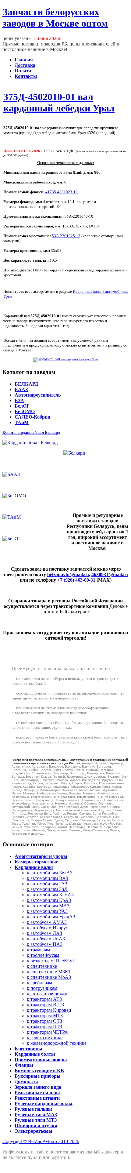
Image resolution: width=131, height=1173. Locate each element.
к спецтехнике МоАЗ (49, 977)
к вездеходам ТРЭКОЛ (50, 960)
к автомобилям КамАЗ (50, 894)
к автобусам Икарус (47, 927)
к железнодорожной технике (57, 1043)
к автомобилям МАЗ (48, 905)
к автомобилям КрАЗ (49, 900)
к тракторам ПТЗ (44, 1026)
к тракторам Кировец (49, 1010)
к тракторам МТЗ (45, 1015)
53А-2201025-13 (66, 236)
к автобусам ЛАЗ (44, 933)
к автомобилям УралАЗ (51, 916)
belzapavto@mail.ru (68, 574)
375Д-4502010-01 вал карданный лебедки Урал (59, 102)
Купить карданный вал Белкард (31, 432)
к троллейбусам (43, 955)
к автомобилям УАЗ (47, 911)
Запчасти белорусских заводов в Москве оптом (55, 17)
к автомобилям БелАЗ (50, 872)
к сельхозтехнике (44, 1037)
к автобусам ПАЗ (44, 944)
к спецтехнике (42, 966)
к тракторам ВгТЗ (45, 1004)
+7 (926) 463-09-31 (76, 580)
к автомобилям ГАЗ (47, 883)
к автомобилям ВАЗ (47, 878)
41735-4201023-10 (61, 192)
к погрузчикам (42, 988)
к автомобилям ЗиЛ (47, 889)
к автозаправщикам (47, 993)
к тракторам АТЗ (44, 999)
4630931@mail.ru (109, 574)
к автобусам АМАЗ (47, 922)
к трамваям (38, 949)
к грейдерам (39, 982)
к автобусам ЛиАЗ (46, 938)
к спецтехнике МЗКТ (49, 971)
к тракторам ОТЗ (44, 1021)
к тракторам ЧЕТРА (47, 1032)
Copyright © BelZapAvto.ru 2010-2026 (40, 1141)
